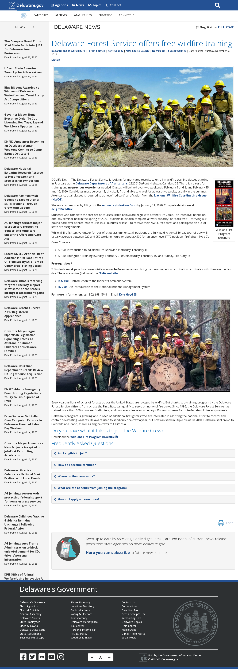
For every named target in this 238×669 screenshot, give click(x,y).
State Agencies (29, 606)
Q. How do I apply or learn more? (76, 499)
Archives (61, 15)
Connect (125, 15)
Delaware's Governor (32, 602)
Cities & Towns (29, 626)
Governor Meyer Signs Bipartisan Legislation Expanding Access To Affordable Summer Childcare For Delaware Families (20, 341)
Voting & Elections (82, 614)
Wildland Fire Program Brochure (92, 437)
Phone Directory (80, 602)
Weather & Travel (81, 637)
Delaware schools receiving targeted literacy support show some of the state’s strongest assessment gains (24, 287)
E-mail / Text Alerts (133, 633)
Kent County (115, 50)
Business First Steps (32, 637)
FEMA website (108, 273)
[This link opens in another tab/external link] (11, 5)
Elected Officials (29, 610)
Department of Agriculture (68, 50)
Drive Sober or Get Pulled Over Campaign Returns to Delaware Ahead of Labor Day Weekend (23, 422)
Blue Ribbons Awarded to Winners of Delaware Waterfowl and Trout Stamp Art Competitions (24, 93)
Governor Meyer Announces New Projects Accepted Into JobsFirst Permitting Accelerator (23, 449)
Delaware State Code (32, 629)
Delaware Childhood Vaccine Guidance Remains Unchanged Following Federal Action (24, 522)
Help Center (129, 626)
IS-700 (62, 287)
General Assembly (30, 614)
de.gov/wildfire (62, 209)
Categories (41, 15)
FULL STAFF (226, 27)
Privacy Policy (79, 633)
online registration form (119, 205)
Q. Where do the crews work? (74, 476)
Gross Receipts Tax (133, 614)
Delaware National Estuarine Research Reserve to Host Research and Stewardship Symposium (23, 175)
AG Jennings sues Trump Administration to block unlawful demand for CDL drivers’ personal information (22, 551)
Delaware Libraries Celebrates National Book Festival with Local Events (22, 474)
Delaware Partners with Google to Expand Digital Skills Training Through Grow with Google (21, 202)
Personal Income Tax (83, 629)
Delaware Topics (132, 621)
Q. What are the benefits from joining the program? (90, 488)
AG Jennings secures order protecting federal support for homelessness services (23, 497)
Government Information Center (182, 655)
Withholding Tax (131, 618)
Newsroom (159, 50)
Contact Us (128, 602)
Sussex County (177, 50)
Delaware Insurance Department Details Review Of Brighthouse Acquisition (23, 370)
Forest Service (96, 50)
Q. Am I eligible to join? (70, 453)
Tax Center (77, 626)
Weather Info (83, 15)
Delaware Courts (30, 618)
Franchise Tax (130, 610)
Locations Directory (82, 606)
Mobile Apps (129, 629)
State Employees (30, 621)
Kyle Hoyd (126, 294)
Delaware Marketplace (84, 621)
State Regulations (30, 633)
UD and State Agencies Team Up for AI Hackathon (23, 70)
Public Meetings (80, 610)
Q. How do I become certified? (75, 465)
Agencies (61, 5)
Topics (96, 5)
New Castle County (137, 50)
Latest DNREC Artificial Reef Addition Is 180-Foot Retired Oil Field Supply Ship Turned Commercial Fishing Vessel (24, 260)
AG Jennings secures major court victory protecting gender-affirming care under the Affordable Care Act (23, 231)
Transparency (79, 618)
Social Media (129, 637)
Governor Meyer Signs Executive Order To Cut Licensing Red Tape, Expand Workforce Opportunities (23, 120)
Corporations (129, 606)
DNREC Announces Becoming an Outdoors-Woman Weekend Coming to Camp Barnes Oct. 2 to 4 (24, 148)
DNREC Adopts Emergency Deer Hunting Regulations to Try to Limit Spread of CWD (22, 395)
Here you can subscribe (108, 552)
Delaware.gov (169, 659)
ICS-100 (63, 281)
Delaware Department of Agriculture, (101, 183)
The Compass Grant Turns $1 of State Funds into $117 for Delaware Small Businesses (23, 47)
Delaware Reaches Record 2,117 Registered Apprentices (22, 312)
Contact (115, 5)
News (79, 5)
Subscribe (105, 15)
